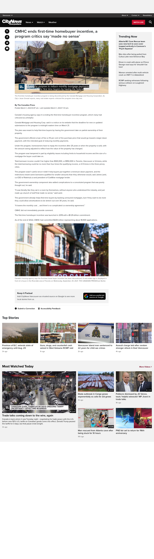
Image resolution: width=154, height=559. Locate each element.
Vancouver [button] (7, 15)
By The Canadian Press (25, 105)
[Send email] (7, 48)
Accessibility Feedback (50, 308)
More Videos (144, 367)
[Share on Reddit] (7, 43)
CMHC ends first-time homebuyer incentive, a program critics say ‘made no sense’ (56, 34)
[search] (150, 22)
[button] (125, 15)
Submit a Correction (26, 308)
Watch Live (138, 22)
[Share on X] (7, 31)
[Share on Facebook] (7, 37)
